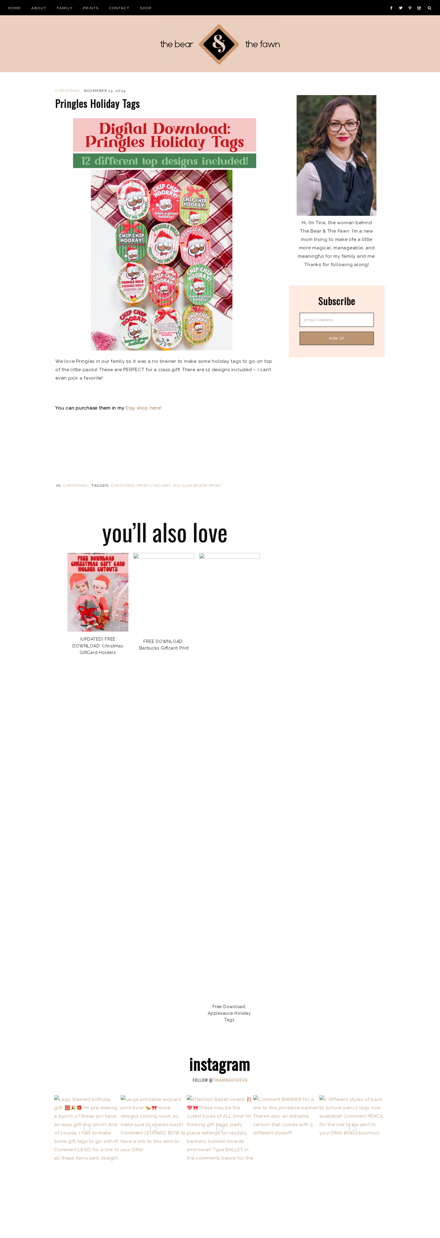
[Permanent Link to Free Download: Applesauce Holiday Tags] (229, 557)
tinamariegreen (230, 1080)
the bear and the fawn (220, 43)
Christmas (67, 91)
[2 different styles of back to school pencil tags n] (352, 1128)
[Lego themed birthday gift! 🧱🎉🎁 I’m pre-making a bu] (87, 1128)
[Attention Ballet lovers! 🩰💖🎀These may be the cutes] (220, 1128)
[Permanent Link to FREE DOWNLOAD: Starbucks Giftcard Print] (163, 557)
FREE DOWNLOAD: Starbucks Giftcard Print (164, 644)
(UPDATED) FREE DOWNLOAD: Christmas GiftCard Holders (97, 646)
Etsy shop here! (143, 408)
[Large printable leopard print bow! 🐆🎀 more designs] (154, 1128)
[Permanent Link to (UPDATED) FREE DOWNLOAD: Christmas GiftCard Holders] (97, 630)
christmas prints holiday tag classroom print (166, 485)
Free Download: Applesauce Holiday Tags (229, 1013)
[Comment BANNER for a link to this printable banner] (286, 1128)
